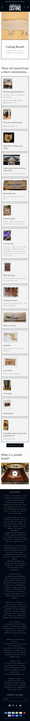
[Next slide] (18, 61)
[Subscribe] (25, 699)
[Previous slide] (11, 61)
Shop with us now (15, 445)
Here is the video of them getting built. (12, 101)
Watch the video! (9, 126)
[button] (2, 7)
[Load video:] (15, 473)
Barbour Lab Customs (12, 718)
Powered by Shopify (21, 718)
